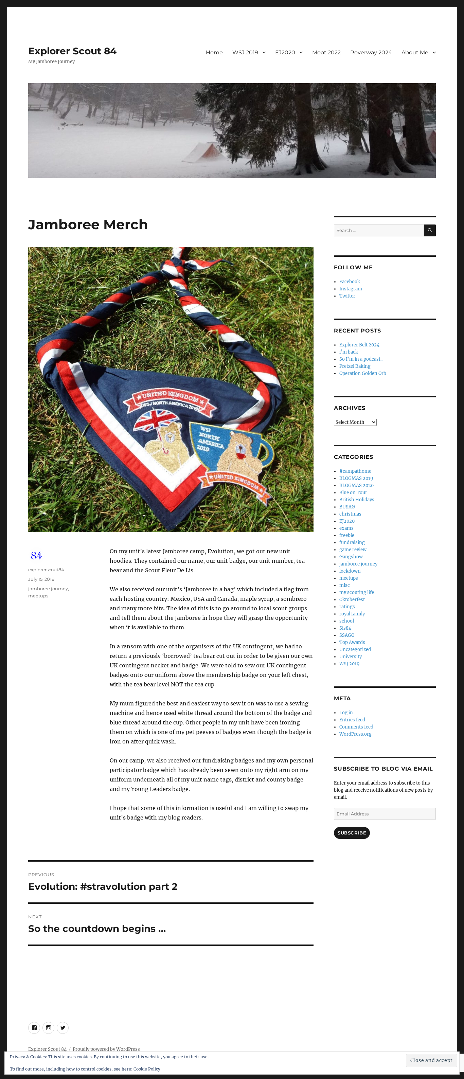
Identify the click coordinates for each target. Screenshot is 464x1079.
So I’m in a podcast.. (360, 359)
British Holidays (356, 500)
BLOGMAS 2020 (356, 485)
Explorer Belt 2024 (359, 345)
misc (344, 585)
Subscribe (352, 832)
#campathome (355, 471)
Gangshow (351, 557)
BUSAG (347, 507)
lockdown (350, 571)
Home (214, 52)
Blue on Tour (353, 493)
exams (346, 528)
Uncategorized (355, 649)
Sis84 (345, 628)
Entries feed (352, 720)
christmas (350, 514)
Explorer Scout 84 (72, 51)
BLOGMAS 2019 (356, 478)
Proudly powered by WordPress (106, 1049)
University (350, 657)
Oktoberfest (352, 600)
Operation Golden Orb (362, 373)
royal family (352, 614)
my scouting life (356, 592)
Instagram (350, 289)
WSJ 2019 (245, 52)
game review (353, 550)
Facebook (349, 282)
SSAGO (346, 635)
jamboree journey (48, 588)
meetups (38, 595)
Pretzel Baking (355, 366)
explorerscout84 (46, 569)
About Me (414, 52)
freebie (346, 535)
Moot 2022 (326, 52)
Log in (346, 713)
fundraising (352, 542)
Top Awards (352, 642)
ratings (347, 607)
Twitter (347, 296)
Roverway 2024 (371, 52)
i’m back (348, 352)
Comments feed (356, 727)
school (346, 621)
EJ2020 (285, 52)
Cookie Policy (146, 1069)
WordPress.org (355, 734)
